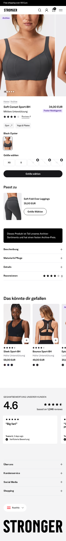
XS (9, 162)
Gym (7, 125)
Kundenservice (12, 473)
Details (7, 266)
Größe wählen (35, 211)
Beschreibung (11, 249)
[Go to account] (46, 10)
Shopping (9, 490)
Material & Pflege (13, 258)
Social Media (11, 482)
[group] (17, 338)
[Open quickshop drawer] (26, 340)
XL (57, 162)
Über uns (8, 464)
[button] (33, 117)
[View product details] (17, 355)
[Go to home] (11, 10)
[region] (33, 338)
